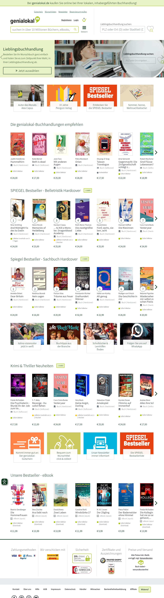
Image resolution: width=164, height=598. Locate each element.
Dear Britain (17, 296)
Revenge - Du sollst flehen (39, 404)
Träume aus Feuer (63, 296)
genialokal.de (40, 3)
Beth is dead (38, 161)
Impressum (56, 589)
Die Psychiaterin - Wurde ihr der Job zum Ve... (20, 405)
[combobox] (41, 29)
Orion (78, 161)
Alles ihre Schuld (149, 403)
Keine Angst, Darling (82, 404)
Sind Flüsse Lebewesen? (146, 163)
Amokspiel (102, 403)
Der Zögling (103, 512)
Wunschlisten (50, 11)
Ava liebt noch (39, 512)
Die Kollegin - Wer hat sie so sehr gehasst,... (149, 515)
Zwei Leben (60, 512)
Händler (83, 589)
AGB (45, 589)
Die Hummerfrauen (19, 514)
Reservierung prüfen (78, 11)
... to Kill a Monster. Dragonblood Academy (63, 230)
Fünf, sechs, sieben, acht (105, 229)
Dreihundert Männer (82, 298)
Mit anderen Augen (60, 163)
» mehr (88, 190)
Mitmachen (95, 589)
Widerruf (144, 589)
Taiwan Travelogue (103, 163)
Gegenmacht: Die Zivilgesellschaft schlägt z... (128, 164)
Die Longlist (13, 53)
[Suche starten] (75, 29)
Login (76, 20)
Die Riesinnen (126, 227)
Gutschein (38, 11)
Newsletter (63, 11)
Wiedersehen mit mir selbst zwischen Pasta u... (149, 299)
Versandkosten (146, 558)
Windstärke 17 (83, 512)
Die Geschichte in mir (128, 298)
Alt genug (102, 296)
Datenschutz (70, 589)
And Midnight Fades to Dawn (20, 229)
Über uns (27, 589)
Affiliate (133, 589)
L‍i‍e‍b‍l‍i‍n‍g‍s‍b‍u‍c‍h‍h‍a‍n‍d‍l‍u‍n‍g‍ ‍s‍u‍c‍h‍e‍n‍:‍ (116, 24)
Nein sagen (38, 296)
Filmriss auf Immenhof (125, 404)
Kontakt (16, 589)
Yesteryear (146, 227)
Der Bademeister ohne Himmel (128, 514)
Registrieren (66, 20)
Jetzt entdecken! (28, 71)
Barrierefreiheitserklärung (115, 589)
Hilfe (37, 589)
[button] (84, 30)
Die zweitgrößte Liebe (84, 229)
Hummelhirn (17, 161)
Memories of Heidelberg (39, 229)
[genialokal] (25, 20)
